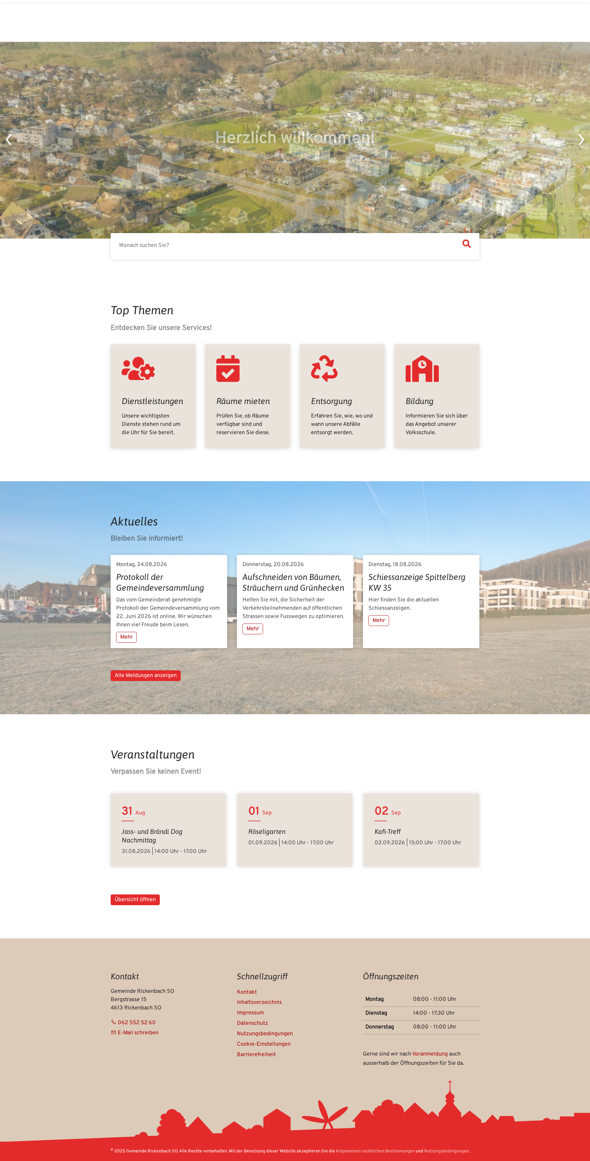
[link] (153, 396)
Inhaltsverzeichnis (259, 1002)
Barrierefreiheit (256, 1054)
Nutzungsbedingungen (265, 1033)
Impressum (250, 1012)
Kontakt (247, 992)
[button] (9, 140)
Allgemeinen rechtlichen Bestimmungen (375, 1151)
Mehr (126, 637)
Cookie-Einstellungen (264, 1044)
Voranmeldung (430, 1054)
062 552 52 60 (137, 1022)
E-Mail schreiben (138, 1032)
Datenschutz (252, 1023)
